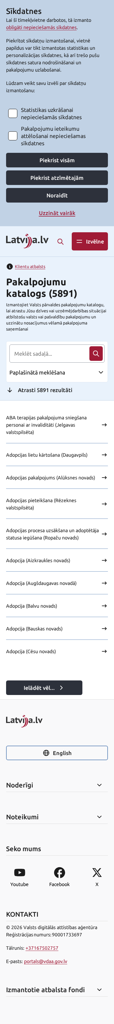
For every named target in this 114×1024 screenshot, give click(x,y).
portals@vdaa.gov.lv (45, 961)
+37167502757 (42, 948)
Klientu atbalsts (30, 266)
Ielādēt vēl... (39, 688)
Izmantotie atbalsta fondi (45, 989)
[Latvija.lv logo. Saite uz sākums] (27, 241)
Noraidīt (57, 195)
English (62, 753)
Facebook (59, 884)
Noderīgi (19, 785)
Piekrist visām (57, 160)
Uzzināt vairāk (57, 213)
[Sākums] (57, 721)
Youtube (19, 884)
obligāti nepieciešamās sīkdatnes (41, 27)
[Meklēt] (60, 241)
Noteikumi (22, 817)
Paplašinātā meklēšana (37, 372)
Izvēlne (95, 241)
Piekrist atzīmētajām (57, 178)
